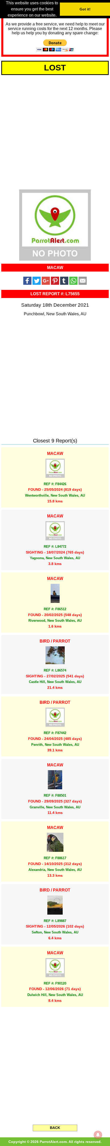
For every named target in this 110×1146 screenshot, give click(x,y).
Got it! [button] (85, 9)
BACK (55, 1128)
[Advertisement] (55, 131)
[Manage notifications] (98, 1135)
